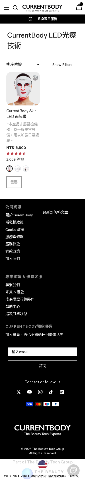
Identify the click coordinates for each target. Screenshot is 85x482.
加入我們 (12, 258)
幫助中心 (12, 306)
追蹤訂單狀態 (16, 314)
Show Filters (62, 64)
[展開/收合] (6, 7)
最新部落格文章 (55, 212)
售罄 (14, 182)
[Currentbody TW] (42, 8)
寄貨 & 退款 (14, 292)
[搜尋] (17, 7)
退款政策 (12, 251)
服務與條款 (14, 237)
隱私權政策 (14, 222)
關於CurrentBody (19, 215)
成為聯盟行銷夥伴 (19, 299)
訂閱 (42, 366)
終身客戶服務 (47, 19)
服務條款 (12, 244)
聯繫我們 (12, 285)
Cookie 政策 (14, 229)
